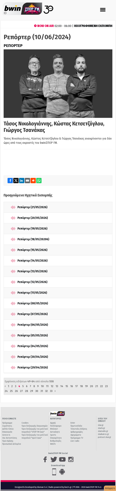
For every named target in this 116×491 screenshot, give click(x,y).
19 (86, 386)
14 (61, 386)
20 (91, 386)
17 (76, 386)
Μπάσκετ (54, 429)
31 (41, 391)
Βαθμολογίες (55, 441)
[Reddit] (33, 180)
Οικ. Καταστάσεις (9, 438)
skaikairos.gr (103, 434)
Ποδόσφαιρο (55, 426)
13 (57, 386)
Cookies (25, 423)
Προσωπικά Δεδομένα (11, 444)
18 (81, 386)
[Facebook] (10, 180)
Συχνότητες (7, 426)
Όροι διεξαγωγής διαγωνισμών (35, 426)
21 (96, 386)
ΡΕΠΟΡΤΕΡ (13, 45)
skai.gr (101, 425)
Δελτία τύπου (8, 429)
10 (42, 386)
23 (106, 386)
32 (46, 391)
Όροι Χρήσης (7, 441)
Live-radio (75, 441)
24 (6, 391)
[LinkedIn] (22, 180)
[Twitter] (16, 180)
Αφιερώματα (76, 435)
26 (16, 391)
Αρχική (53, 423)
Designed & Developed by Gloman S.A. (31, 487)
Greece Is (6, 435)
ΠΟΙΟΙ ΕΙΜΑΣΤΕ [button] (9, 418)
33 (51, 391)
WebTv (53, 444)
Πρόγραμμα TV (77, 438)
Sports (53, 435)
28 (26, 391)
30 (36, 391)
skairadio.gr (103, 431)
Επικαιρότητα (56, 438)
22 (101, 386)
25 (11, 391)
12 (52, 386)
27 (21, 391)
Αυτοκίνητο (55, 432)
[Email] (28, 180)
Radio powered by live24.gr (60, 487)
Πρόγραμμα (7, 423)
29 (31, 391)
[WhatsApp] (39, 180)
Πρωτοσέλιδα (76, 426)
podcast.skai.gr (104, 437)
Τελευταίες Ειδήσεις (79, 429)
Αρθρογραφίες (77, 432)
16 (71, 386)
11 (47, 386)
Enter (73, 423)
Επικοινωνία (7, 432)
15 (66, 386)
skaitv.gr (101, 428)
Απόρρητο (110, 488)
